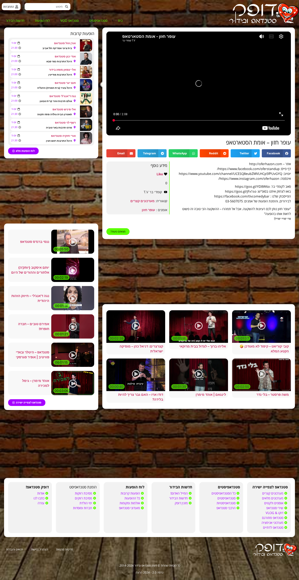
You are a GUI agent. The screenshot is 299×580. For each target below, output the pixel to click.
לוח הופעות (42, 20)
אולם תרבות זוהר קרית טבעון (56, 101)
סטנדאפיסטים (98, 20)
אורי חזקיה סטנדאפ (63, 135)
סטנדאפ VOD (69, 20)
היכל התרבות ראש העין (59, 140)
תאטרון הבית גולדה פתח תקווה (54, 114)
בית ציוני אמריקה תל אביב (57, 48)
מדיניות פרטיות (64, 549)
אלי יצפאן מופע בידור (62, 69)
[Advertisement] (198, 271)
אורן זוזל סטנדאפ (65, 43)
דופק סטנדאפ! (37, 487)
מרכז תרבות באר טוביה (59, 127)
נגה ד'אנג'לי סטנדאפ (62, 96)
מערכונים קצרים (142, 201)
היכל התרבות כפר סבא (59, 61)
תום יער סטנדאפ (65, 82)
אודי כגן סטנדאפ (65, 56)
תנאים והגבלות (14, 549)
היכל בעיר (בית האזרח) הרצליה (54, 87)
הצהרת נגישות (39, 549)
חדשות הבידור (15, 20)
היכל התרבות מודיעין (60, 74)
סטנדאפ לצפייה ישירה (270, 487)
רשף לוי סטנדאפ (65, 122)
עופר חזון (148, 210)
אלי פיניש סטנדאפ (64, 109)
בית (120, 20)
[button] (276, 153)
